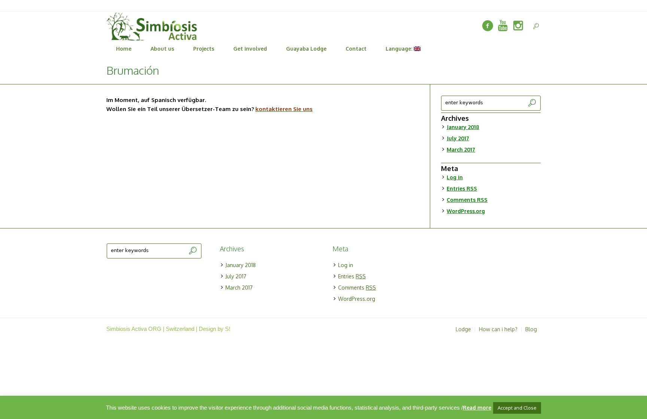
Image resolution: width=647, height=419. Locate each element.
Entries (462, 188)
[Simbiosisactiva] (502, 26)
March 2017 (461, 149)
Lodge (463, 329)
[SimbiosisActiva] (487, 26)
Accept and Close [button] (517, 408)
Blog (531, 329)
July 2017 (458, 138)
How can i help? (498, 329)
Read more (477, 407)
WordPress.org (466, 211)
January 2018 (463, 127)
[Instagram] (518, 26)
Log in (455, 177)
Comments (467, 200)
